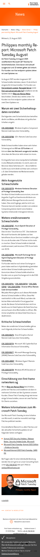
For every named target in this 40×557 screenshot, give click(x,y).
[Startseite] (33, 4)
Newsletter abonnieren (22, 522)
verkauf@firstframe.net (11, 467)
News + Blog (15, 30)
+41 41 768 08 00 (28, 531)
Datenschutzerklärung (10, 554)
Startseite (5, 30)
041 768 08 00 (11, 465)
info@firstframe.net (20, 534)
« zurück (5, 500)
